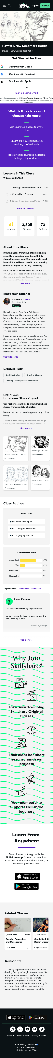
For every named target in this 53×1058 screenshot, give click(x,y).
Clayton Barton (40, 947)
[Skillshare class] (18, 925)
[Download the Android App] (37, 1017)
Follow (28, 299)
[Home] (25, 5)
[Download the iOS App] (15, 1017)
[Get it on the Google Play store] (26, 886)
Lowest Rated (23, 589)
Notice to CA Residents (26, 1047)
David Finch (21, 299)
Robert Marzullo (11, 455)
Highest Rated (10, 589)
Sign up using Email (26, 92)
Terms (43, 1035)
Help (27, 1035)
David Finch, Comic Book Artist (17, 51)
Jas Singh (36, 451)
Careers (18, 1035)
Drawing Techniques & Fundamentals (22, 380)
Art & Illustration (13, 375)
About (9, 1035)
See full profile (10, 357)
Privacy (35, 1035)
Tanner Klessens (22, 599)
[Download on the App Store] (26, 876)
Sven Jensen (37, 480)
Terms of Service (33, 98)
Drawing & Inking (34, 375)
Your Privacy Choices (24, 1044)
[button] (4, 5)
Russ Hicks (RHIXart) (13, 484)
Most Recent (35, 589)
